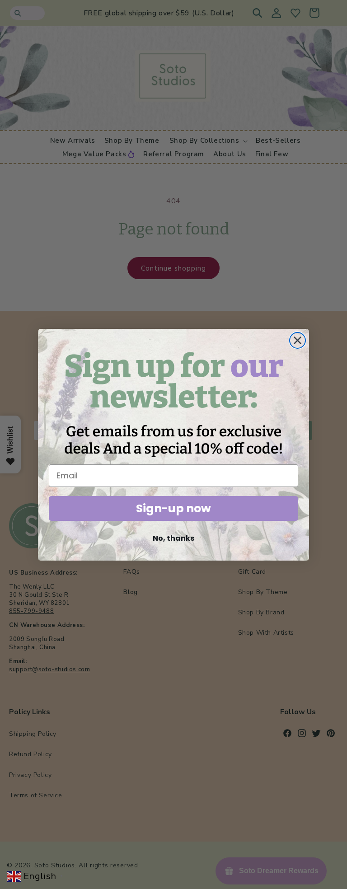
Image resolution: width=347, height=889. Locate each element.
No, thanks (173, 538)
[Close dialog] (297, 340)
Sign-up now (173, 508)
